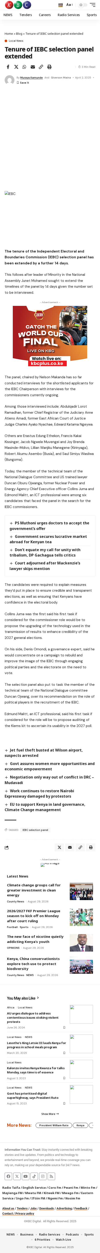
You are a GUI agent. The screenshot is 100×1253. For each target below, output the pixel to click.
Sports (24, 927)
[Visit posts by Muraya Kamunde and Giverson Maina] (9, 80)
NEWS (30, 975)
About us (8, 1208)
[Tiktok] (34, 1176)
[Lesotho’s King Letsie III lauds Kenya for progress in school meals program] (81, 1043)
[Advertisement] (50, 139)
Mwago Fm (70, 1193)
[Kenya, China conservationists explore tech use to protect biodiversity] (81, 965)
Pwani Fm (71, 1187)
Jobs (33, 1208)
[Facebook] (8, 1176)
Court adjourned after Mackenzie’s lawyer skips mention (45, 565)
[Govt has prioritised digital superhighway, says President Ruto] (81, 1094)
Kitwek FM (52, 1193)
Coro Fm (54, 1187)
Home (9, 33)
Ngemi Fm (55, 1198)
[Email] (33, 67)
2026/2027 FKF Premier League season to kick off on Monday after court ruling (33, 915)
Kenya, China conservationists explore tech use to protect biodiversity (33, 963)
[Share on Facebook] (8, 67)
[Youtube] (25, 1176)
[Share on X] (16, 67)
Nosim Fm (72, 1198)
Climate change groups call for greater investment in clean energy (34, 890)
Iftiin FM (38, 1198)
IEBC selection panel (35, 830)
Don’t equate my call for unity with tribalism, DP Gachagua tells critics (45, 552)
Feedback (80, 1208)
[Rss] (51, 1176)
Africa (10, 1007)
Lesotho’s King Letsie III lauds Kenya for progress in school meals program (36, 1045)
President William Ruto (53, 1125)
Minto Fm (88, 1187)
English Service (34, 1187)
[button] (60, 5)
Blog (19, 33)
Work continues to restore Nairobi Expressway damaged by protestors (39, 793)
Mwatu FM (33, 1193)
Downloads (46, 1208)
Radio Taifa (11, 1187)
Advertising (64, 1208)
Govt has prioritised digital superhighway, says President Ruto (32, 1095)
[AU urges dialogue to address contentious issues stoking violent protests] (81, 1014)
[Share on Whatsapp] (24, 67)
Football (12, 927)
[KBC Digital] (18, 4)
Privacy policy (24, 1213)
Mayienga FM (12, 1193)
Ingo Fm (22, 1198)
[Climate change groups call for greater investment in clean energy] (81, 891)
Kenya (80, 1125)
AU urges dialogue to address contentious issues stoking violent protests (33, 1017)
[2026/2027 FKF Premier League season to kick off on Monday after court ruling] (81, 917)
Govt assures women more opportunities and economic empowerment (50, 766)
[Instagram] (43, 1176)
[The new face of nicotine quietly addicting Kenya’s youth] (81, 943)
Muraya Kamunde (31, 77)
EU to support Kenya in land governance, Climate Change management (45, 807)
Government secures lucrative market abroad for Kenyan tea (48, 539)
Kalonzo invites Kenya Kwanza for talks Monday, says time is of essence (35, 1070)
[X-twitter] (17, 1176)
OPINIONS (13, 947)
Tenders (22, 1208)
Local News (16, 41)
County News (15, 901)
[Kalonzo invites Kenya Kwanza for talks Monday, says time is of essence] (81, 1069)
